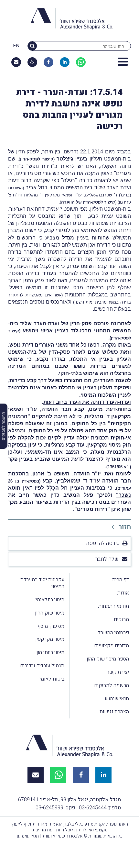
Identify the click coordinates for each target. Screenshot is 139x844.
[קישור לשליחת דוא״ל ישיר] (16, 62)
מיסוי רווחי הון (50, 652)
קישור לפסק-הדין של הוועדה (88, 202)
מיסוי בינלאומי (50, 600)
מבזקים (121, 619)
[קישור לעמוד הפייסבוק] (48, 62)
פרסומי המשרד (113, 633)
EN (16, 46)
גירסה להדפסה (102, 543)
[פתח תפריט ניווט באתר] (123, 62)
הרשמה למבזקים (111, 685)
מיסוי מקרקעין (49, 639)
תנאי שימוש (117, 699)
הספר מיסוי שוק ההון (108, 659)
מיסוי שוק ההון (49, 613)
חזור (124, 527)
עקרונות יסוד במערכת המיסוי (42, 583)
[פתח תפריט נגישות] (32, 62)
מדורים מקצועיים (111, 646)
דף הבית (120, 579)
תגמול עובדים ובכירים (42, 666)
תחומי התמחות (113, 606)
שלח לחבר (107, 559)
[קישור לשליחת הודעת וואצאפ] (81, 62)
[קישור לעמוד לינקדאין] (65, 62)
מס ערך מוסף (50, 626)
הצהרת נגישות (114, 712)
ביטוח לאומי (51, 679)
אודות (123, 593)
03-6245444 (93, 808)
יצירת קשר (118, 672)
